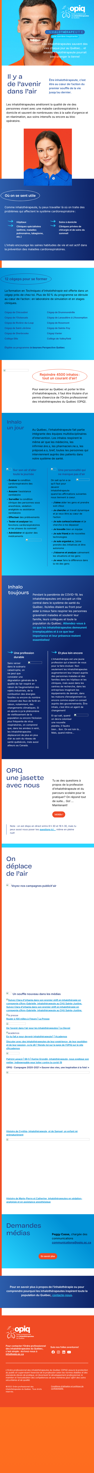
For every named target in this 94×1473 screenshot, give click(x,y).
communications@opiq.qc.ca (71, 1242)
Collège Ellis (11, 338)
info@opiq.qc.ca (15, 1354)
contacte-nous (62, 1295)
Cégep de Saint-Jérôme (18, 328)
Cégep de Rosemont (58, 322)
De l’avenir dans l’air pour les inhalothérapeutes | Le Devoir (38, 1028)
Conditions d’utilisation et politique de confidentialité (67, 1387)
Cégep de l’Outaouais (16, 317)
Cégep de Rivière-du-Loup (19, 322)
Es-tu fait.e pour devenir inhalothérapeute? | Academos (36, 1036)
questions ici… (48, 829)
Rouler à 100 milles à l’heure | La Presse (28, 1018)
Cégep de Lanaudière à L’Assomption (67, 317)
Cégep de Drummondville (61, 312)
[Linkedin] (63, 1352)
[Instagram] (58, 1352)
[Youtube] (69, 1352)
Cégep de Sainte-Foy (58, 328)
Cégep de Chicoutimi (16, 312)
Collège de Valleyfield (59, 338)
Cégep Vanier (54, 333)
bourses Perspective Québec (49, 347)
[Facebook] (53, 1352)
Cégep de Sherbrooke (17, 333)
